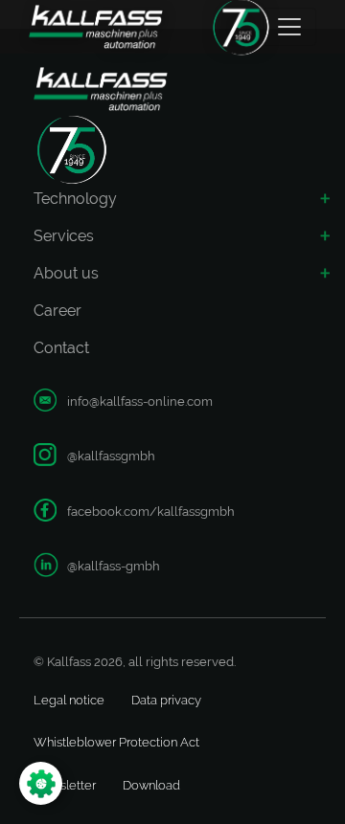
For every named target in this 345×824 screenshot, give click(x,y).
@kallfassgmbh (111, 456)
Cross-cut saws (89, 369)
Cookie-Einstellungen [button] (119, 783)
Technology (75, 198)
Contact (61, 348)
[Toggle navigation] (289, 27)
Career (57, 310)
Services (64, 236)
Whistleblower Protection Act (116, 742)
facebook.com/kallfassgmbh (151, 511)
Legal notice (69, 700)
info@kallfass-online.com (140, 401)
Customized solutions (96, 606)
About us (66, 273)
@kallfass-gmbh (113, 566)
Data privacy (166, 700)
